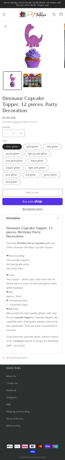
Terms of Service (14, 419)
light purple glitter (37, 153)
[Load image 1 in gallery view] (12, 80)
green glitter (50, 175)
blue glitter (11, 182)
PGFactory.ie (28, 457)
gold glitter (32, 146)
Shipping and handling (18, 411)
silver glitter (12, 146)
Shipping (16, 122)
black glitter (37, 161)
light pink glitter (37, 168)
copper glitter (13, 168)
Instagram (11, 397)
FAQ (8, 404)
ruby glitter (52, 146)
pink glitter (11, 175)
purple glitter (13, 153)
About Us (11, 376)
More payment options (32, 209)
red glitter (31, 175)
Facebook (11, 390)
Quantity (6, 127)
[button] (3, 14)
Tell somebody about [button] (16, 358)
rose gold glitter (14, 161)
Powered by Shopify (39, 457)
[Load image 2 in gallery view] (32, 80)
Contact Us (12, 383)
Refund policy (13, 426)
